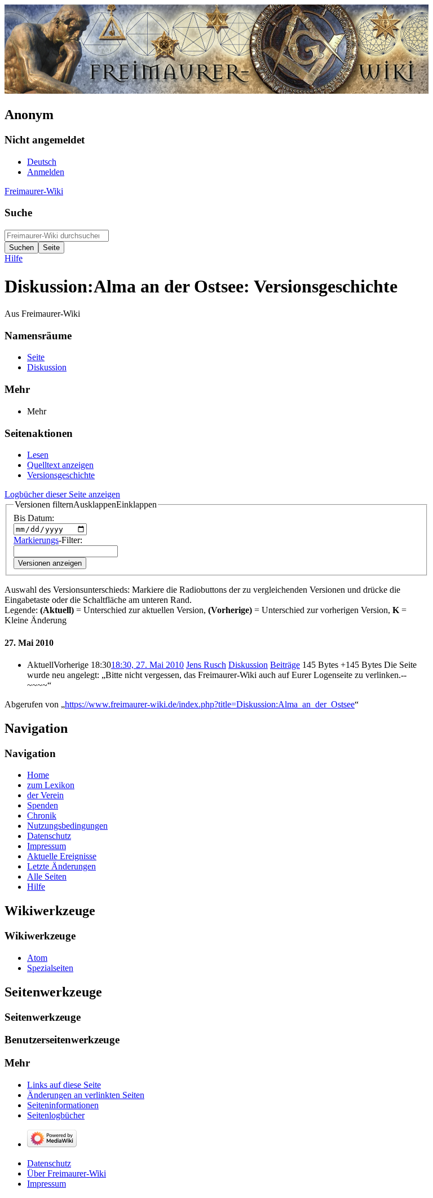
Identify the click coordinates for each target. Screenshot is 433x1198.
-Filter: (48, 540)
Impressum (46, 1183)
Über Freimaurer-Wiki (66, 1173)
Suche (18, 212)
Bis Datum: (34, 518)
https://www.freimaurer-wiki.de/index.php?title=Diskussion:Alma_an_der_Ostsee (210, 704)
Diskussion (248, 665)
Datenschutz (49, 1163)
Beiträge (285, 665)
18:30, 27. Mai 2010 (147, 665)
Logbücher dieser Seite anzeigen (62, 494)
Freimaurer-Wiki (34, 191)
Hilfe (14, 258)
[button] (86, 505)
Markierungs (36, 540)
